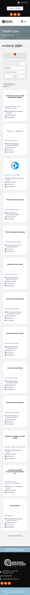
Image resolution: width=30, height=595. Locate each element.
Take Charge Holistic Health (12, 308)
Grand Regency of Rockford (12, 412)
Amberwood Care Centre (11, 274)
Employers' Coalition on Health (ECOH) (15, 447)
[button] (15, 54)
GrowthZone (18, 536)
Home (3, 35)
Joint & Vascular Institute (11, 378)
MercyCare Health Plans (11, 140)
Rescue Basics (8, 515)
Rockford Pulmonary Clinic (12, 343)
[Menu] (22, 2)
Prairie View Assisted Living (12, 209)
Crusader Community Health (12, 175)
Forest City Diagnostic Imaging (13, 242)
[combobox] (15, 72)
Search (16, 76)
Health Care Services (9, 84)
